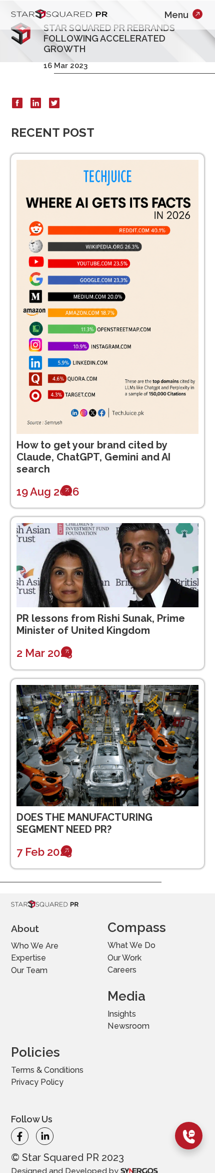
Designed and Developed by (79, 1146)
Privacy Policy (144, 1055)
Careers (129, 979)
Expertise (36, 963)
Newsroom (40, 1043)
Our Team (36, 979)
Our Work (133, 963)
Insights (31, 1027)
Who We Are (44, 947)
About (30, 927)
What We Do (141, 947)
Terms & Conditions (136, 1033)
